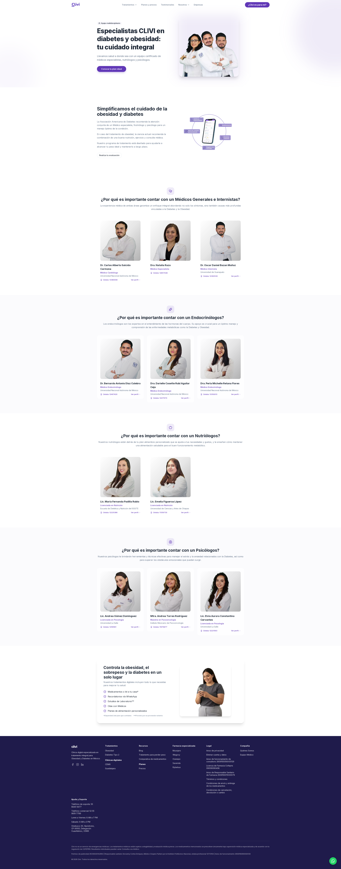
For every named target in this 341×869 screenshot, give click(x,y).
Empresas (198, 5)
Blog (141, 750)
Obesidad (109, 750)
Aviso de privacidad (215, 750)
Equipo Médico (246, 755)
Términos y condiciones (216, 779)
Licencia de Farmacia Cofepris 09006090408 (219, 767)
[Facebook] (72, 764)
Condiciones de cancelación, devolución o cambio (219, 791)
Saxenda (176, 763)
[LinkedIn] (82, 764)
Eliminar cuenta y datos (216, 755)
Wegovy (176, 755)
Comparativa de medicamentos (152, 759)
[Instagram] (77, 764)
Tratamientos (128, 5)
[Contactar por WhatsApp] (333, 861)
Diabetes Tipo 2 (112, 755)
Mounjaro (177, 750)
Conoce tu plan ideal (111, 69)
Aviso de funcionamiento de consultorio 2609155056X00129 (220, 760)
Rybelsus (177, 767)
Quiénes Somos (247, 750)
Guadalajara (110, 768)
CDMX (108, 764)
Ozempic (176, 759)
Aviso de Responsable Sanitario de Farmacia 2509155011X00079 (220, 773)
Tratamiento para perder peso (152, 755)
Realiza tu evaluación (109, 155)
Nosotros (182, 5)
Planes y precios (149, 5)
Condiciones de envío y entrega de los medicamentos (220, 784)
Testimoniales (167, 5)
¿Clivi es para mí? (257, 4)
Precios (142, 768)
